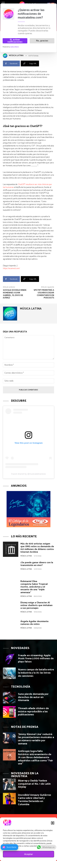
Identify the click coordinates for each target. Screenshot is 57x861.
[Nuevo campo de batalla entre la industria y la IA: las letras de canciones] (9, 673)
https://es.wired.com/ (11, 268)
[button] (52, 823)
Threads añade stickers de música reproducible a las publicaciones (33, 711)
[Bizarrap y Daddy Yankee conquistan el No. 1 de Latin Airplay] (9, 784)
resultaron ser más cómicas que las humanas (27, 186)
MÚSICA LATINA (16, 55)
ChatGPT (21, 184)
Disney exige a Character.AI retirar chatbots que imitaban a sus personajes (36, 605)
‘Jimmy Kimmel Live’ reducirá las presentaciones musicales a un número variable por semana (36, 739)
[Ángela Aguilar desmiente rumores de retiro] (10, 627)
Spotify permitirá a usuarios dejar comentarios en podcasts (44, 294)
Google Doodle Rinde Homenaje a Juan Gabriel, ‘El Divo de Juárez (14, 294)
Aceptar (28, 854)
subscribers (14, 47)
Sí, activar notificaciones (14, 40)
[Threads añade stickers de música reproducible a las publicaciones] (9, 712)
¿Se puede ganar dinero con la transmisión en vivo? (36, 564)
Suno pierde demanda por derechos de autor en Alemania (33, 697)
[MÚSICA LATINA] (5, 56)
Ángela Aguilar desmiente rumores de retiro (34, 622)
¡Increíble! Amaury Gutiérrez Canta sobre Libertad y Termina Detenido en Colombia (34, 800)
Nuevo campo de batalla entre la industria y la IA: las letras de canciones (36, 672)
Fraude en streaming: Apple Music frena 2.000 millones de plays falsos (36, 658)
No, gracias (42, 40)
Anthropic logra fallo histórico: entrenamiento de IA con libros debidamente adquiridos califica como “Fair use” (35, 757)
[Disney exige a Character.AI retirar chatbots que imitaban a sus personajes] (10, 608)
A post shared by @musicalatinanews (28, 474)
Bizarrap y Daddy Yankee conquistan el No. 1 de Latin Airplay (34, 784)
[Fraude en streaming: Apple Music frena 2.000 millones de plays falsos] (9, 659)
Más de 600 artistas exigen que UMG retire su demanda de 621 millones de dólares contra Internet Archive (37, 548)
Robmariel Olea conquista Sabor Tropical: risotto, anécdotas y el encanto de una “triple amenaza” (34, 586)
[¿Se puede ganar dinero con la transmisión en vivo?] (10, 568)
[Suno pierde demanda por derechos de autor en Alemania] (9, 697)
